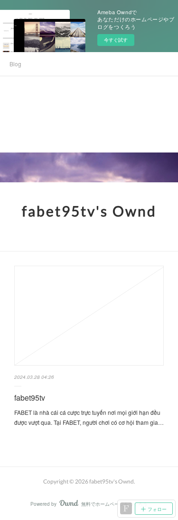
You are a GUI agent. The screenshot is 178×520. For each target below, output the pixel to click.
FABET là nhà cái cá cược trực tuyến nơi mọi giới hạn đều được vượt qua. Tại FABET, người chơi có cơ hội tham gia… (89, 417)
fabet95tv (29, 397)
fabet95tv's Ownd (89, 210)
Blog (15, 64)
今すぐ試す (116, 39)
